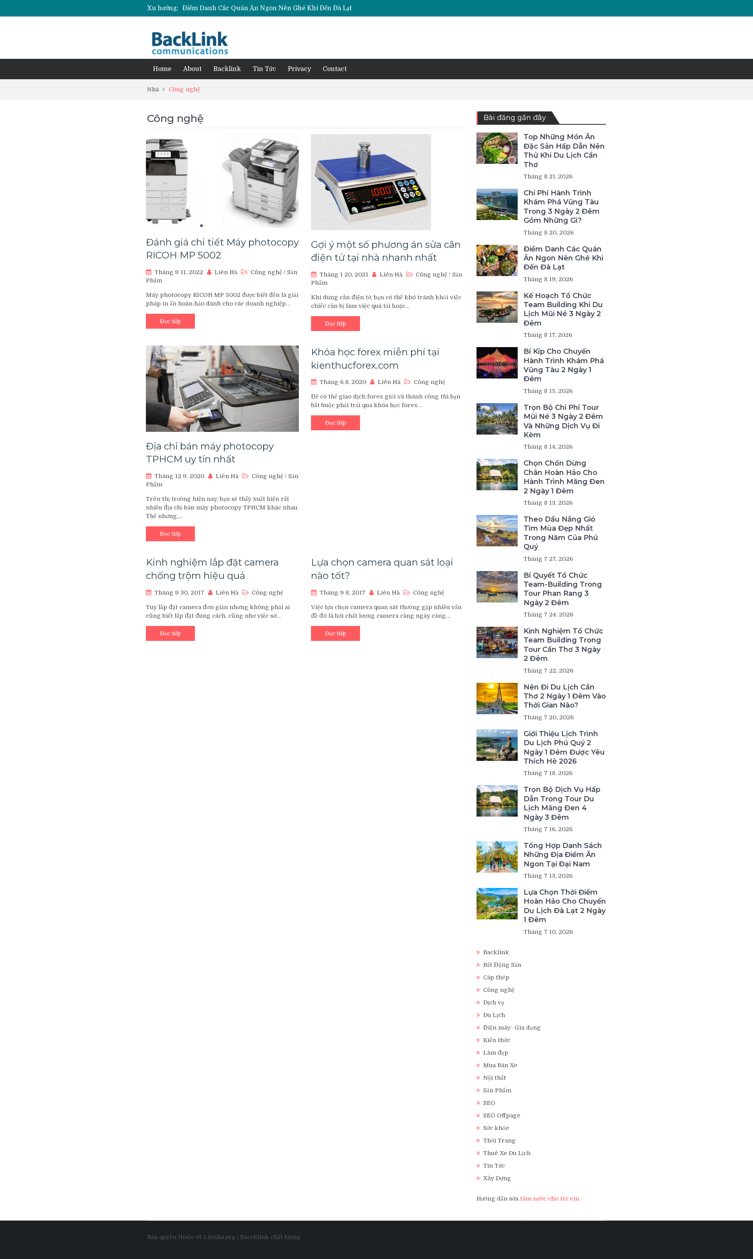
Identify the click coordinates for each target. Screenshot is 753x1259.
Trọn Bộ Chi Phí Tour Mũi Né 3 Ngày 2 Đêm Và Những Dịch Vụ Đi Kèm (563, 421)
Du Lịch (494, 1015)
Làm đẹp (495, 1052)
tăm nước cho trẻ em (549, 1198)
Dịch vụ (493, 1002)
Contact (335, 69)
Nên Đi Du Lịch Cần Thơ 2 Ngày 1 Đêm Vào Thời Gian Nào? (565, 696)
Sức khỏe (496, 1128)
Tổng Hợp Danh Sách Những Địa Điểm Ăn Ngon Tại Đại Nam (563, 854)
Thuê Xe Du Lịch (507, 1153)
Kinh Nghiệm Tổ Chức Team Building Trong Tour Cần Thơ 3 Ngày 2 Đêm (563, 645)
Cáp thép (496, 977)
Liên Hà (226, 272)
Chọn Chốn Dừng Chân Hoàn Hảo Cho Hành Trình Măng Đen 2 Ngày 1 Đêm (564, 477)
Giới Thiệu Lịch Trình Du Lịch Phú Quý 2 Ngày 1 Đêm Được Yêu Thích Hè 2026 (564, 748)
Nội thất (494, 1077)
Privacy (299, 69)
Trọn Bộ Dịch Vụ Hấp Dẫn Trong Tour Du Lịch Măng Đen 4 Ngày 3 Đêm (562, 803)
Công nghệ (266, 272)
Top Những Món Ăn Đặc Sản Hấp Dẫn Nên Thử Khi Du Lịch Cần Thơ (564, 151)
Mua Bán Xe (500, 1065)
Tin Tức (264, 69)
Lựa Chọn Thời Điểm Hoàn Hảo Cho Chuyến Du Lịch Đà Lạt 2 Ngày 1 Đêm (565, 906)
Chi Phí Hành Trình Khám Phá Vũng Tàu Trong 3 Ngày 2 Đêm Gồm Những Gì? (562, 207)
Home (162, 69)
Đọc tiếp (170, 321)
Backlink (227, 69)
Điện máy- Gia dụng (512, 1027)
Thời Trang (499, 1140)
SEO (489, 1102)
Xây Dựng (497, 1178)
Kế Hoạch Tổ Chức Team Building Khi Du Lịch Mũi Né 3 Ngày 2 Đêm (563, 309)
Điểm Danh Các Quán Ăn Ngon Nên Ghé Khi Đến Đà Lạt (267, 8)
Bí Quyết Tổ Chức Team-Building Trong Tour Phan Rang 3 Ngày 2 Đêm (563, 589)
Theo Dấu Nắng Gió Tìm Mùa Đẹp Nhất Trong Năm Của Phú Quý (561, 533)
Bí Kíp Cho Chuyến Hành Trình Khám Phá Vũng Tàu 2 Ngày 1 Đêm (564, 365)
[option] (302, 8)
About (192, 69)
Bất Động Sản (502, 964)
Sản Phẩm (497, 1090)
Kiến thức (496, 1040)
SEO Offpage (501, 1115)
